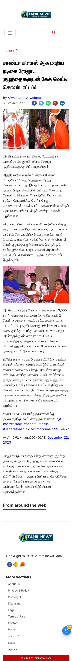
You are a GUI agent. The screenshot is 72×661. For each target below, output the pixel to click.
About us (14, 584)
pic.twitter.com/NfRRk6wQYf (47, 429)
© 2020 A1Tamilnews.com (36, 657)
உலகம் (11, 642)
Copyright (14, 597)
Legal (11, 610)
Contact (13, 623)
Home (12, 629)
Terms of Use (16, 616)
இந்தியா (13, 649)
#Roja (56, 419)
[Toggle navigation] (10, 33)
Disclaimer (14, 603)
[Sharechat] (15, 563)
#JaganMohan (13, 429)
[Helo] (22, 563)
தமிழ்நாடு (13, 636)
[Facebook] (9, 563)
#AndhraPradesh (36, 424)
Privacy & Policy (18, 590)
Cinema (10, 50)
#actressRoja (13, 424)
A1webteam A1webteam (26, 98)
